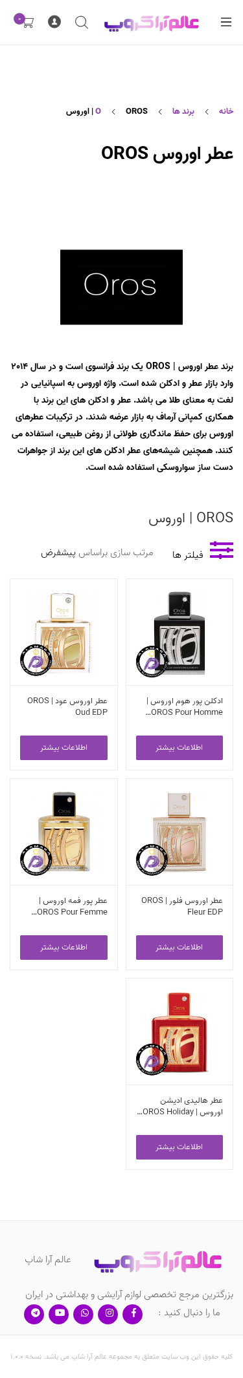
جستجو (81, 22)
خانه (226, 111)
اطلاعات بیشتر (179, 747)
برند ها (183, 111)
